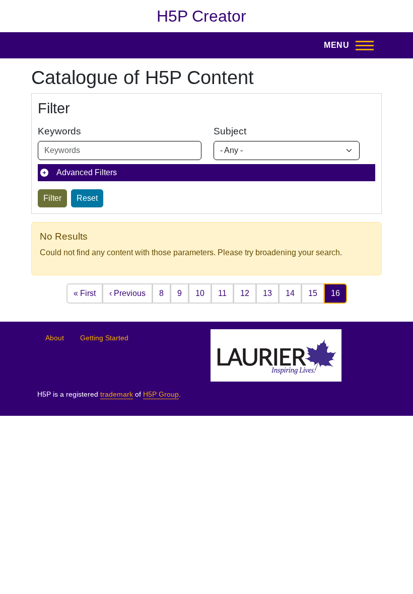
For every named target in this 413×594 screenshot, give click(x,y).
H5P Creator (201, 16)
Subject (230, 131)
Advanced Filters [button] (86, 172)
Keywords (59, 131)
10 (199, 293)
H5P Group (161, 394)
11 (222, 293)
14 (290, 293)
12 (244, 293)
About (54, 338)
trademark (116, 394)
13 (267, 293)
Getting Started (104, 338)
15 (312, 293)
